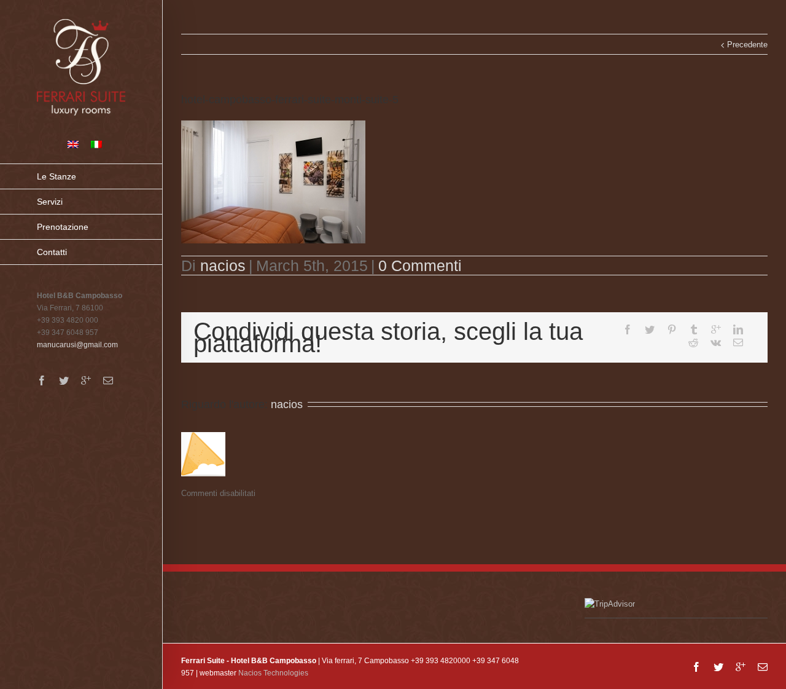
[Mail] (108, 380)
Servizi (50, 202)
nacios (223, 265)
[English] (73, 144)
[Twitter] (64, 380)
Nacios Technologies (273, 673)
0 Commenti (420, 265)
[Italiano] (96, 144)
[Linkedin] (738, 329)
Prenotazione (62, 227)
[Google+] (86, 380)
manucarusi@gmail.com (77, 345)
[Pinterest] (672, 329)
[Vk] (715, 342)
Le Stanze (56, 176)
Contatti (52, 252)
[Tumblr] (694, 329)
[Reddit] (693, 342)
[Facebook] (42, 380)
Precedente (747, 44)
